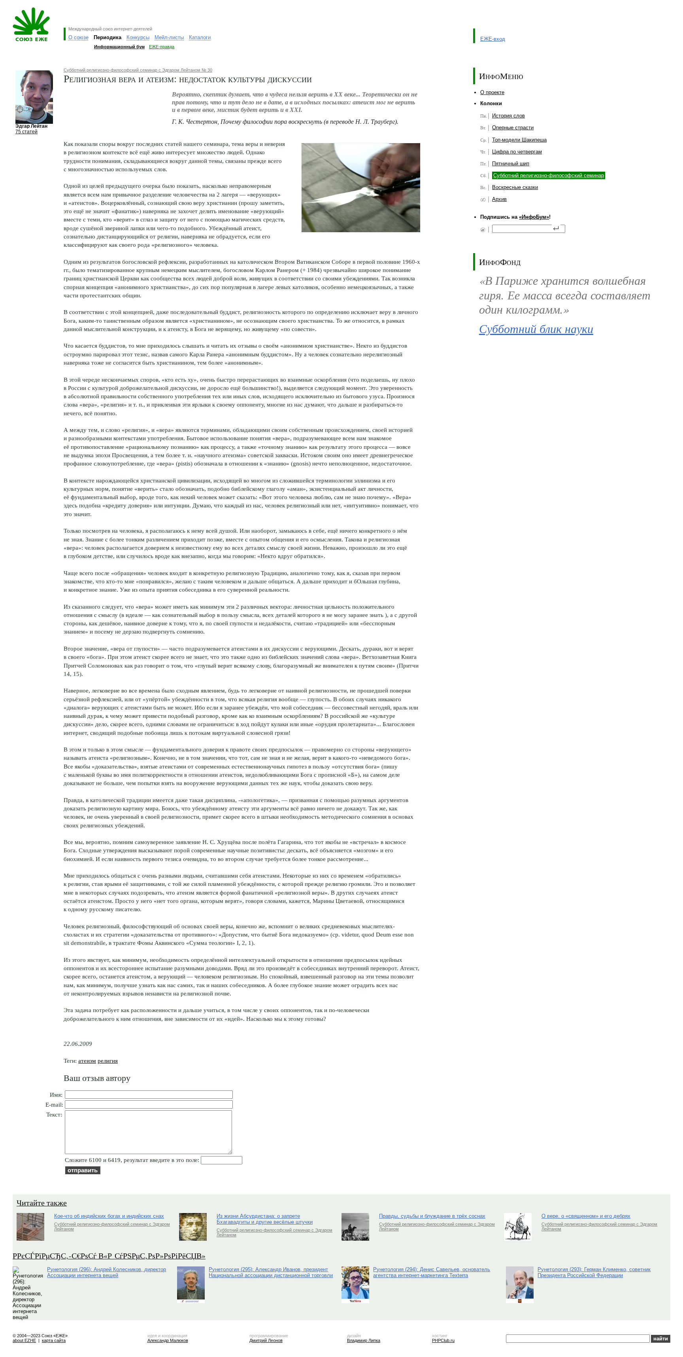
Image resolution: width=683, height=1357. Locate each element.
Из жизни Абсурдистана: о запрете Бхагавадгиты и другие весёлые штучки (265, 1219)
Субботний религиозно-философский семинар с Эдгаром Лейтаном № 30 (138, 70)
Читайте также (42, 1202)
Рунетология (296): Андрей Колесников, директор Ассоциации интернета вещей (106, 1272)
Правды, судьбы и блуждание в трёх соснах (432, 1216)
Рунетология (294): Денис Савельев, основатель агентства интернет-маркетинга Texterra (431, 1272)
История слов (508, 116)
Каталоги (200, 37)
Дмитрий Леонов (266, 1340)
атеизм (87, 1060)
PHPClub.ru (443, 1340)
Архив (499, 199)
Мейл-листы (169, 37)
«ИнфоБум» (534, 217)
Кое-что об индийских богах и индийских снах (109, 1216)
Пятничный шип (510, 164)
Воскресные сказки (515, 187)
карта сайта (54, 1340)
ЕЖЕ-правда (161, 46)
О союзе (78, 37)
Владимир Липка (363, 1340)
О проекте (492, 92)
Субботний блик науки (536, 328)
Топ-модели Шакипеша (519, 140)
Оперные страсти (513, 128)
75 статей (26, 131)
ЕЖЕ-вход (492, 39)
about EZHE (24, 1340)
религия (108, 1060)
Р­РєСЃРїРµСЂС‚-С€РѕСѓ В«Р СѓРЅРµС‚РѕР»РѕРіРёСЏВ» (109, 1255)
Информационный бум (119, 46)
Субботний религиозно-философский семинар (548, 175)
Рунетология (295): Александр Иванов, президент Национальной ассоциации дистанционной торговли (271, 1272)
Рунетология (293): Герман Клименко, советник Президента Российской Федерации (594, 1272)
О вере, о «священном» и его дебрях (585, 1216)
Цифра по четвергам (517, 152)
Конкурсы (137, 37)
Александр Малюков (167, 1340)
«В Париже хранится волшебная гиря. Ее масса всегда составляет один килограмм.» (565, 294)
